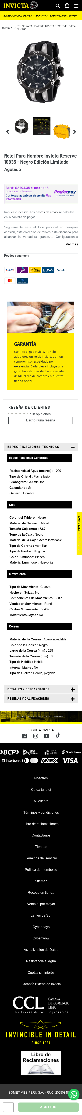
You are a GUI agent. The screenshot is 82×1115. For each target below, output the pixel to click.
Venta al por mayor (41, 904)
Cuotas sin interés (41, 972)
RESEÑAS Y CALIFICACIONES (28, 698)
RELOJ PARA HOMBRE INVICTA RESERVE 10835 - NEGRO (46, 28)
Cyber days (41, 927)
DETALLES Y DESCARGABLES (28, 689)
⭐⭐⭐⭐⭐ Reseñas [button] (79, 534)
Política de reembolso (41, 869)
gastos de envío (47, 212)
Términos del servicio (41, 858)
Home (6, 27)
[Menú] (76, 5)
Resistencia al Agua (41, 961)
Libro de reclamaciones (41, 824)
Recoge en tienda (41, 892)
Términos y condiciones (41, 812)
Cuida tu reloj (41, 789)
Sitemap (41, 881)
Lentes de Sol (41, 915)
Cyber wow (41, 938)
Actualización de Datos (41, 950)
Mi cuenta (41, 801)
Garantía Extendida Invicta (41, 984)
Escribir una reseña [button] (40, 420)
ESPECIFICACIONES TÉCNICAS (33, 447)
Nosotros (41, 778)
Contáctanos (41, 835)
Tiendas (41, 847)
